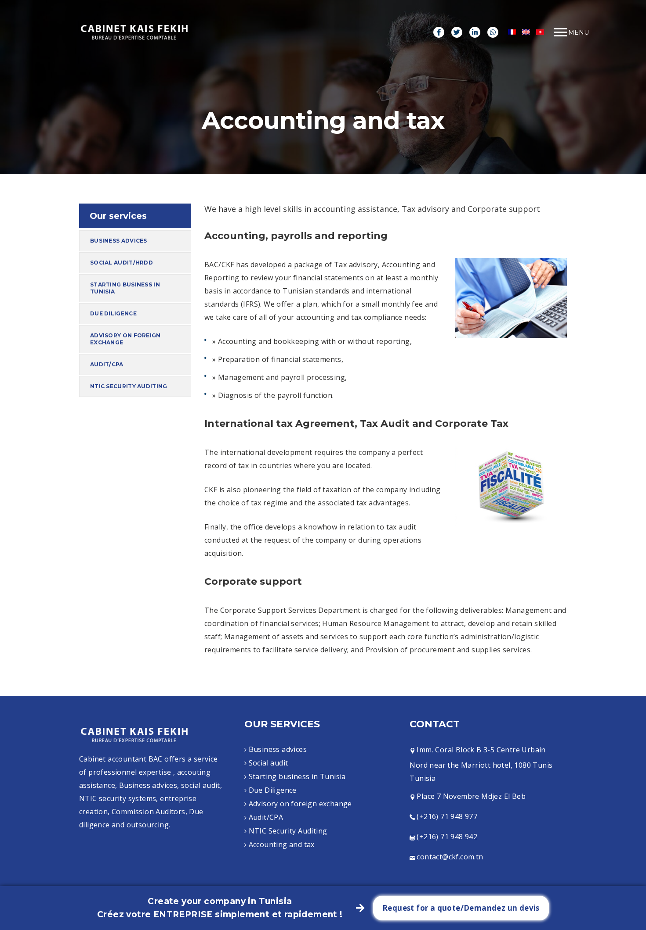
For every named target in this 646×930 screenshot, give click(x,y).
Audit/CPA (106, 364)
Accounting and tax (282, 844)
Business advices (118, 240)
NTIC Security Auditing (128, 386)
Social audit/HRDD (121, 262)
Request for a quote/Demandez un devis (461, 908)
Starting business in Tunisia (125, 288)
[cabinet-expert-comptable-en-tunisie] (134, 31)
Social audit (268, 763)
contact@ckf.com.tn (450, 857)
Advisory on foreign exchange (125, 339)
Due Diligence (113, 313)
